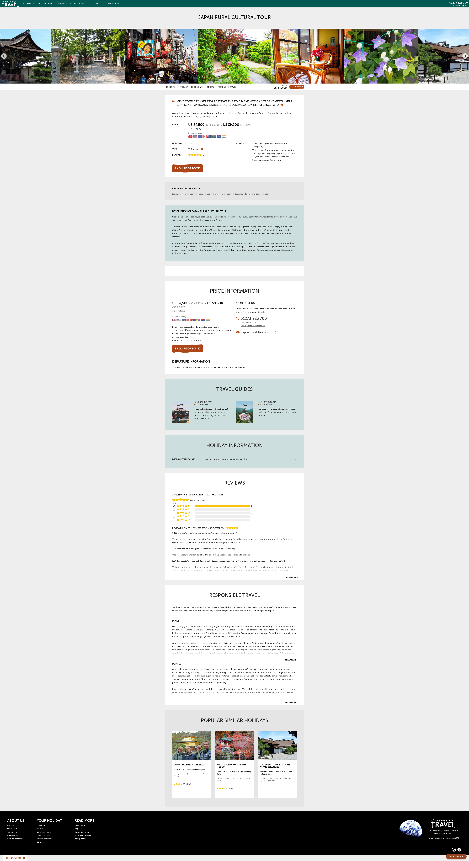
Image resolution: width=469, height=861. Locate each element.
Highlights (170, 87)
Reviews (210, 87)
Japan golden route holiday (189, 765)
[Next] (465, 56)
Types (45, 4)
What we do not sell (15, 839)
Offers (72, 4)
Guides (85, 4)
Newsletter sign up (82, 832)
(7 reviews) (229, 788)
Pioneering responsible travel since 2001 (443, 838)
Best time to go (202, 405)
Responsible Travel (227, 87)
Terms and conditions (83, 835)
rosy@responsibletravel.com (256, 332)
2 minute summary (203, 402)
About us (10, 825)
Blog (76, 829)
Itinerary (183, 87)
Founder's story (13, 835)
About (100, 4)
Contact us (41, 825)
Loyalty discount (43, 835)
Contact (113, 4)
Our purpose (12, 829)
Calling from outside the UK (253, 326)
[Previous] (4, 56)
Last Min (60, 4)
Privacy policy (80, 839)
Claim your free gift (44, 832)
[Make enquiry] (296, 87)
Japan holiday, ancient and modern (231, 766)
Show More (290, 577)
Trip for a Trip (12, 832)
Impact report (80, 825)
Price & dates (197, 87)
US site (39, 842)
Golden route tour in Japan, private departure (275, 766)
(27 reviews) (187, 784)
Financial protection (44, 839)
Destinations (29, 4)
